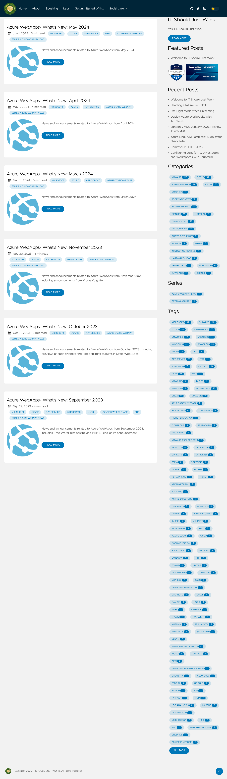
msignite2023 (74, 260)
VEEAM (177, 639)
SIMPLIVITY (179, 632)
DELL (197, 352)
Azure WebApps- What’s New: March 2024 (50, 174)
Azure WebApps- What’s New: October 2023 (52, 327)
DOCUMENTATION (182, 543)
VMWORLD (179, 337)
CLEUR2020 (205, 676)
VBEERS (199, 565)
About (36, 8)
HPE (197, 691)
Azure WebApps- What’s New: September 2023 (55, 400)
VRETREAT (198, 462)
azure (73, 34)
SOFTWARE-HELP (183, 185)
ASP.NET (177, 470)
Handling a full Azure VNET (189, 105)
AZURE (211, 185)
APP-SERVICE (180, 359)
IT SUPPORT (179, 425)
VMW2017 (205, 366)
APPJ (175, 661)
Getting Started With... (89, 8)
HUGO (199, 602)
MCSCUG (208, 705)
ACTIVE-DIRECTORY (183, 499)
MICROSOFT (180, 322)
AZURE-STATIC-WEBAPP (185, 403)
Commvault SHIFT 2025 (187, 147)
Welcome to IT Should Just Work (193, 58)
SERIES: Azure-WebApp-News (28, 39)
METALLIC (206, 551)
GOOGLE (200, 683)
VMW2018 (178, 381)
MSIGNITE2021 (180, 720)
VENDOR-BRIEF (181, 229)
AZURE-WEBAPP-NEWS (185, 294)
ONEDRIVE (178, 735)
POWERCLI (206, 344)
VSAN (176, 374)
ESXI (204, 359)
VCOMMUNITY (205, 389)
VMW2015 (199, 396)
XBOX (203, 529)
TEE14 (176, 462)
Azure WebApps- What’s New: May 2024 (48, 27)
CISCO (205, 536)
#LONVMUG (179, 366)
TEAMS (177, 565)
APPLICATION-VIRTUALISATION (189, 669)
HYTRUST (178, 698)
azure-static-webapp (129, 34)
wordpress (73, 412)
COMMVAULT (207, 411)
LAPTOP (177, 514)
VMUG (177, 352)
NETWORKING (180, 477)
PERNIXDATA (203, 624)
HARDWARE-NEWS (183, 258)
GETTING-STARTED (183, 301)
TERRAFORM (206, 425)
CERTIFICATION (181, 221)
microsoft (56, 34)
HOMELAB (202, 214)
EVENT (203, 177)
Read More (53, 62)
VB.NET (205, 477)
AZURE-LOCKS (180, 536)
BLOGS (201, 381)
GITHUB (200, 470)
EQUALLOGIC (180, 551)
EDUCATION (207, 266)
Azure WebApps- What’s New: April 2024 (48, 101)
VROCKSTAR (204, 447)
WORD (176, 654)
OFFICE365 (203, 455)
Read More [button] (179, 38)
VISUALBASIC (180, 433)
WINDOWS (179, 344)
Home (23, 8)
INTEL (176, 610)
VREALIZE (178, 447)
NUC (175, 728)
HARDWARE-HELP (183, 207)
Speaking (52, 8)
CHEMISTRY (179, 676)
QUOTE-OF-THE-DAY (183, 236)
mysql (91, 412)
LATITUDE (198, 610)
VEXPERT (199, 521)
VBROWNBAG (180, 573)
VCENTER (205, 337)
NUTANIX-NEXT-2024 (202, 728)
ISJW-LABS (178, 273)
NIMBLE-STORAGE (205, 514)
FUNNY (200, 244)
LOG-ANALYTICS (181, 705)
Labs (66, 8)
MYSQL (176, 617)
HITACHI (177, 691)
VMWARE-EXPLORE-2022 (186, 646)
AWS (196, 374)
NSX (204, 720)
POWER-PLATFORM (183, 742)
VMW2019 (207, 573)
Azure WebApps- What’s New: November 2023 (54, 247)
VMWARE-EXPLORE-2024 (186, 440)
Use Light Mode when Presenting (192, 111)
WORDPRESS (180, 529)
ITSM (199, 698)
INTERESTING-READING (185, 251)
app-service (91, 34)
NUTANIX (178, 624)
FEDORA (177, 683)
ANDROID (199, 654)
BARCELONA (179, 411)
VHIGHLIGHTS (180, 266)
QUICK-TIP (178, 192)
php (107, 34)
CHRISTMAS (179, 506)
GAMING (177, 602)
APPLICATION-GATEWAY (186, 587)
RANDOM (178, 244)
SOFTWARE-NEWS (183, 199)
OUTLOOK (178, 558)
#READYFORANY (182, 484)
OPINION (178, 214)
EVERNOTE (179, 595)
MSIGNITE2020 (180, 713)
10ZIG (199, 580)
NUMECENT (200, 617)
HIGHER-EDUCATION (183, 418)
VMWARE (179, 177)
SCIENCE (203, 273)
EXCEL (202, 595)
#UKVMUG (178, 492)
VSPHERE (178, 580)
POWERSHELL (203, 330)
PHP (200, 558)
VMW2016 (178, 389)
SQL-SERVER (205, 632)
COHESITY (178, 455)
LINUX (176, 396)
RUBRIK (177, 521)
